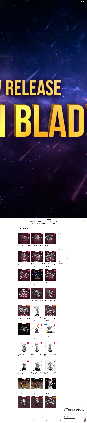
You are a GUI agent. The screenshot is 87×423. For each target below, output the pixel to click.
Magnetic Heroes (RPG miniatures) (50, 221)
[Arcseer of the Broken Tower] (24, 347)
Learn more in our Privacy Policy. (69, 416)
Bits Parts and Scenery (51, 223)
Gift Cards (60, 421)
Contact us (10, 1)
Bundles (33, 223)
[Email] (85, 421)
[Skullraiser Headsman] (24, 402)
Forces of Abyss (32, 230)
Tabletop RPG (43, 225)
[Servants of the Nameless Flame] (24, 329)
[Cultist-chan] (37, 329)
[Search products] (84, 220)
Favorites (46, 421)
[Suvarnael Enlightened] (50, 365)
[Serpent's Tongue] (37, 347)
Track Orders (40, 421)
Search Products (26, 421)
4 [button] (45, 417)
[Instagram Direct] (85, 418)
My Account (33, 421)
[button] (51, 417)
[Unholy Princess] (37, 311)
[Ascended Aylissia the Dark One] (50, 329)
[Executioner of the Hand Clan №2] (37, 365)
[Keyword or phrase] (58, 263)
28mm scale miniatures (40, 219)
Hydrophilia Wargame (41, 223)
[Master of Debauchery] (37, 293)
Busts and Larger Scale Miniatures (36, 221)
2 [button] (42, 417)
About (6, 1)
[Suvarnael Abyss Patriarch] (37, 384)
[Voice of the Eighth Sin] (50, 293)
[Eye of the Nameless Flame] (50, 347)
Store (3, 1)
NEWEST (49, 219)
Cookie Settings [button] (74, 420)
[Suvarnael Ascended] (50, 384)
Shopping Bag (53, 421)
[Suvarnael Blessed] (24, 384)
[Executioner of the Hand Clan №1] (24, 365)
